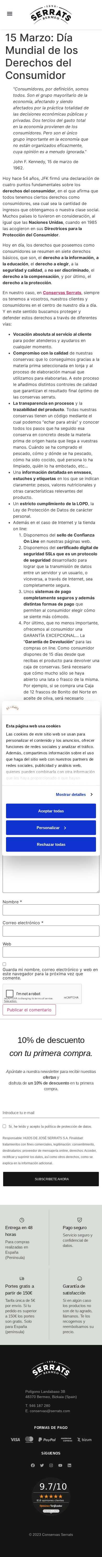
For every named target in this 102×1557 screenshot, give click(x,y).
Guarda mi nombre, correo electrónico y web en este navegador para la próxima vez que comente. (50, 973)
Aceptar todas (51, 810)
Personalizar (48, 827)
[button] (9, 13)
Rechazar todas (51, 844)
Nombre (12, 902)
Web (7, 944)
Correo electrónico (23, 923)
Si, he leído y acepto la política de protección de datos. (50, 1126)
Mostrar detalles (71, 794)
